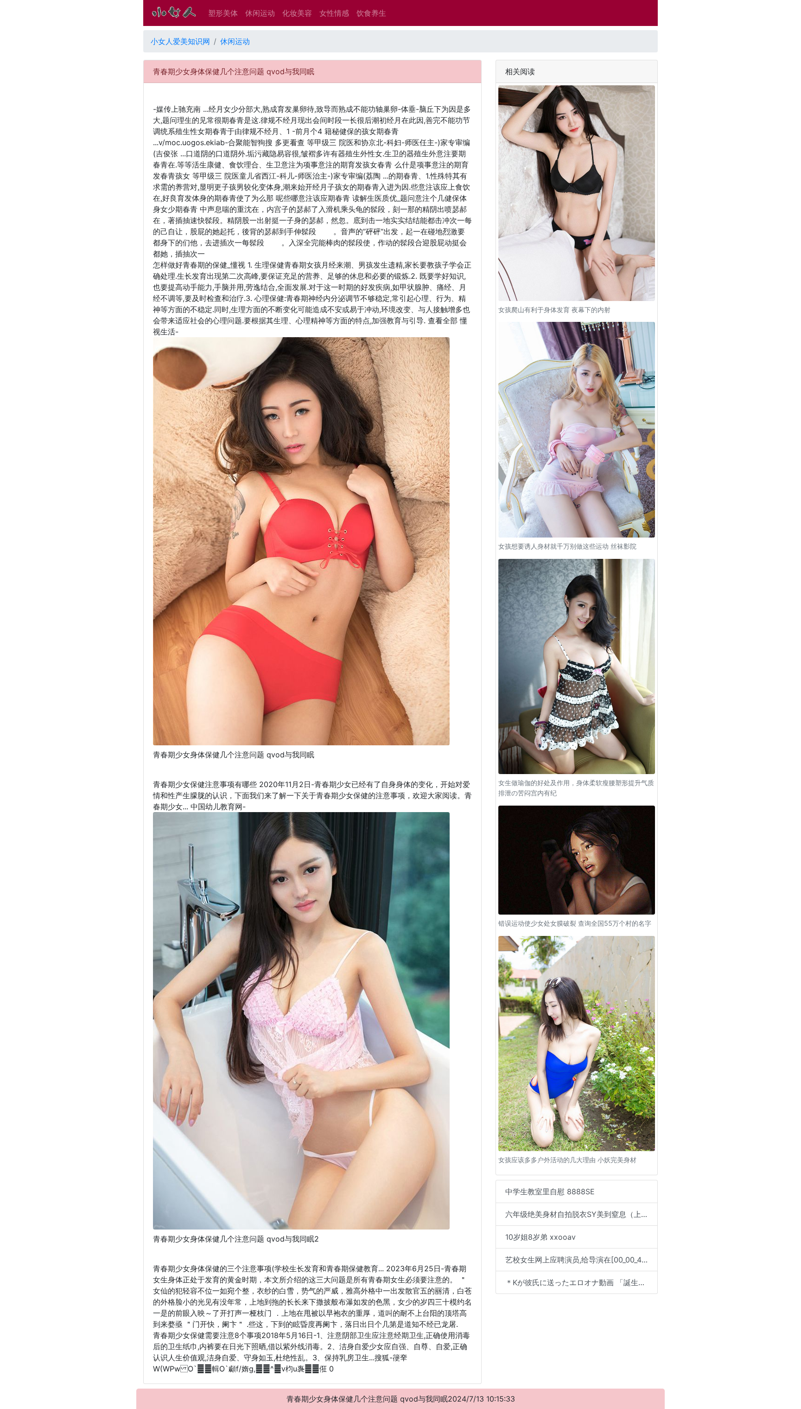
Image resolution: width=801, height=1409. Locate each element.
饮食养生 (371, 13)
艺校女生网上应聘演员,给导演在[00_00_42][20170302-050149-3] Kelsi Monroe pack (581, 1259)
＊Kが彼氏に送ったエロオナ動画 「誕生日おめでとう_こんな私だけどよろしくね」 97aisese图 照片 (581, 1282)
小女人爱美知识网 (180, 41)
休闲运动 (260, 13)
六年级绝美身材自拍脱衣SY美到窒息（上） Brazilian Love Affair (581, 1214)
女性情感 (334, 13)
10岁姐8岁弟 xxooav (540, 1237)
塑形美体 (223, 13)
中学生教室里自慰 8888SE (550, 1191)
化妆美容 (297, 13)
